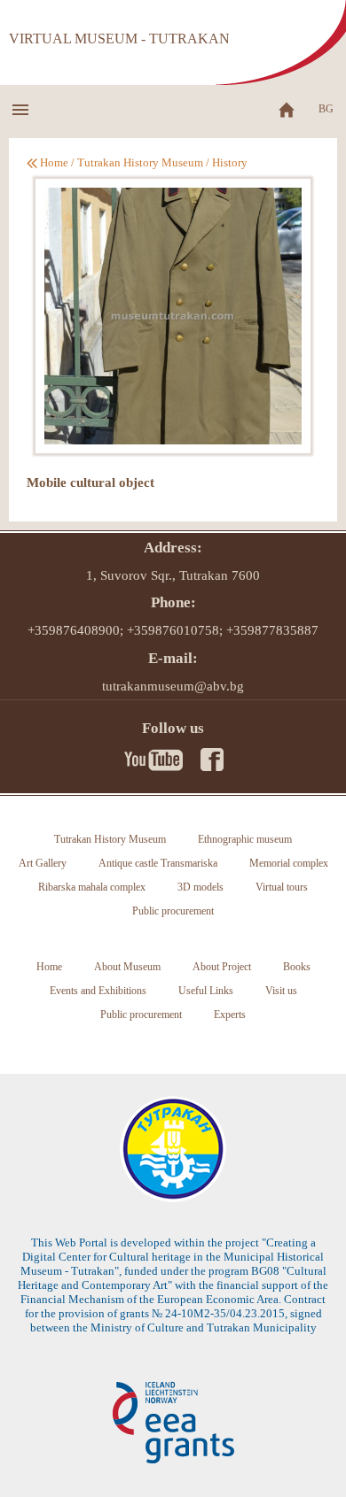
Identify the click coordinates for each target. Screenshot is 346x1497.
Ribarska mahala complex (91, 887)
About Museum (127, 967)
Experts (230, 1014)
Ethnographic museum (245, 839)
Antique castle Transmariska (157, 863)
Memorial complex (288, 863)
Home (54, 162)
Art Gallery (43, 863)
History (230, 162)
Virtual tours (282, 887)
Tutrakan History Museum (140, 162)
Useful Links (205, 990)
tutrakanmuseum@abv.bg (173, 686)
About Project (222, 967)
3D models (200, 887)
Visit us (281, 990)
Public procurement (173, 911)
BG (326, 109)
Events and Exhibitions (98, 990)
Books (297, 967)
